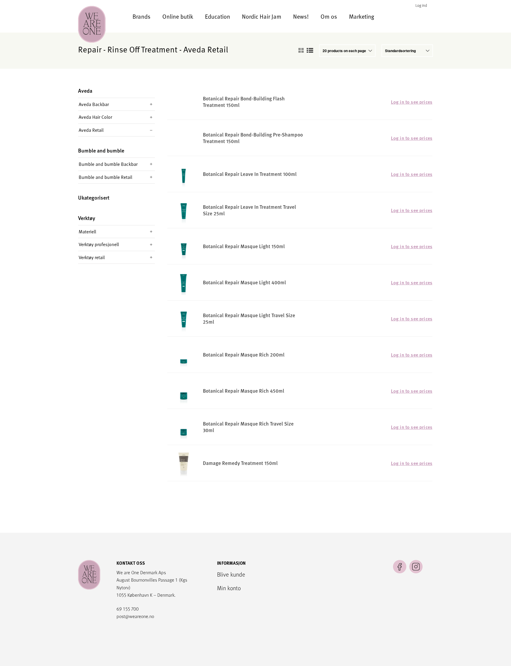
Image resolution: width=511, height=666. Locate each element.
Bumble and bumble (101, 150)
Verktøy (86, 218)
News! (301, 16)
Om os (329, 16)
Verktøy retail (92, 257)
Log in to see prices (411, 101)
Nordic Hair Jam (261, 16)
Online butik (177, 16)
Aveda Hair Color (95, 117)
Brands (141, 16)
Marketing (361, 16)
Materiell (87, 231)
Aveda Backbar (94, 104)
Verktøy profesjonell (99, 244)
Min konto (229, 587)
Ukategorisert (93, 197)
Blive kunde (231, 574)
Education (217, 16)
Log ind (421, 5)
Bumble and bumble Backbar (108, 164)
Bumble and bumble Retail (105, 177)
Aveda (85, 90)
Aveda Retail (91, 130)
